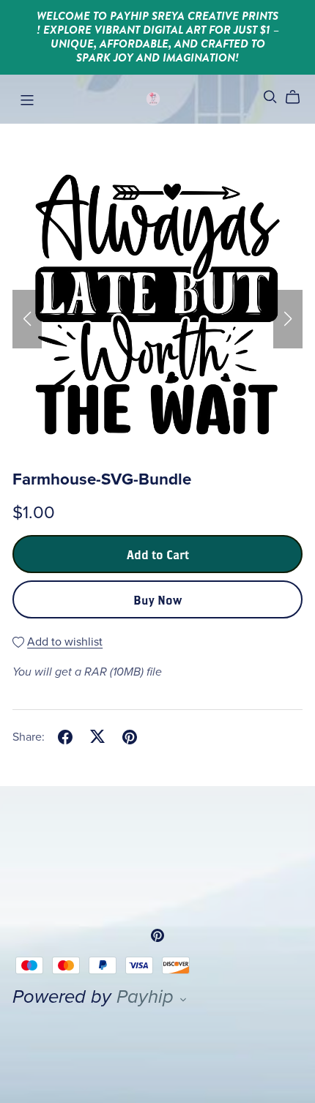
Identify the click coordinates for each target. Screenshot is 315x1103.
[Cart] (298, 97)
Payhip (145, 997)
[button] (27, 319)
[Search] (270, 97)
